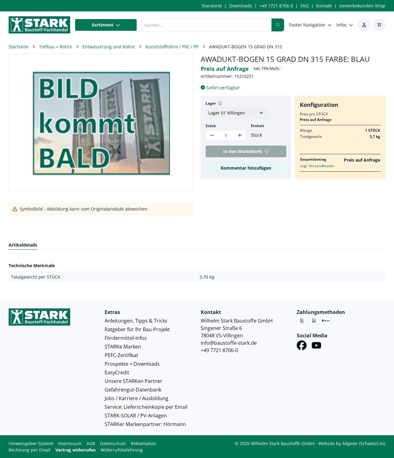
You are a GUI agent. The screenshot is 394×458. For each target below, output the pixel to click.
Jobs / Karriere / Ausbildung (136, 398)
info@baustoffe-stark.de (229, 342)
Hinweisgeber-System (31, 443)
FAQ (304, 6)
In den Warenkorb (242, 151)
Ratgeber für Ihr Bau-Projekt (137, 329)
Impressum (70, 443)
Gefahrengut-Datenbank (133, 389)
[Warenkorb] (379, 24)
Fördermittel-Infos (126, 338)
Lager (211, 103)
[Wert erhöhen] (239, 135)
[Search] (277, 24)
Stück (211, 125)
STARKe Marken (123, 346)
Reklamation (143, 443)
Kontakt (324, 6)
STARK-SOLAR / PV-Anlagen (136, 415)
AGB (90, 443)
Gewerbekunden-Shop (362, 6)
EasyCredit (117, 372)
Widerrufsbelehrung (122, 450)
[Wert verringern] (212, 135)
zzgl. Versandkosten (317, 165)
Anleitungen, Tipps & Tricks (136, 320)
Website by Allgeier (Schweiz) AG (351, 443)
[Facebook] (302, 346)
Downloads (240, 6)
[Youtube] (316, 346)
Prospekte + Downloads (132, 363)
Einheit (257, 125)
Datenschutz (113, 443)
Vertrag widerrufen (75, 450)
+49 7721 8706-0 (276, 6)
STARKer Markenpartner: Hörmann (145, 424)
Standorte (212, 6)
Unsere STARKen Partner (134, 381)
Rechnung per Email (29, 450)
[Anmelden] (364, 24)
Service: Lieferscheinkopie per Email (146, 407)
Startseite (18, 47)
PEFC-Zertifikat (121, 355)
